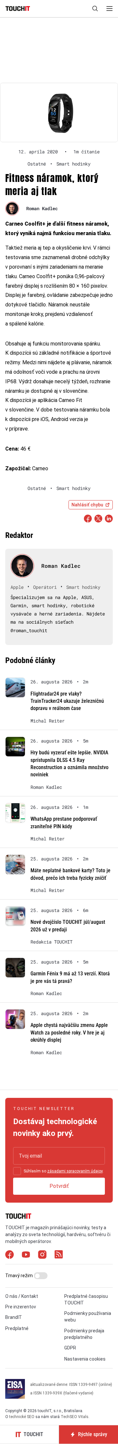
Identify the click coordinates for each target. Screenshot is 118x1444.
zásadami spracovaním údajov (75, 1171)
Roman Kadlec (42, 208)
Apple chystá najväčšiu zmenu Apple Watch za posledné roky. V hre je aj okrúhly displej (69, 1032)
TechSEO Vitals (74, 1416)
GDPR (70, 1347)
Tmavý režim (19, 1275)
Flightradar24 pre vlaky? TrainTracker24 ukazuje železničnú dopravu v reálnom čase (67, 701)
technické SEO (21, 1416)
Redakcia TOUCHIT (51, 942)
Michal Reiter (47, 721)
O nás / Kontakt (21, 1296)
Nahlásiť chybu (87, 504)
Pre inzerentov (20, 1306)
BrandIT (13, 1317)
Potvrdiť (59, 1186)
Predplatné (17, 1328)
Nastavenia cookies (85, 1359)
